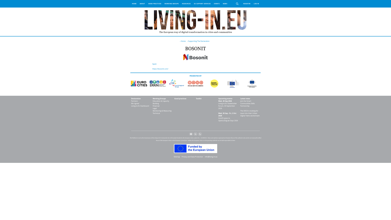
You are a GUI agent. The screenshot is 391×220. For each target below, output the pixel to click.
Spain (154, 64)
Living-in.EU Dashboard (140, 106)
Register (246, 4)
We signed (135, 103)
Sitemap (177, 157)
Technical (156, 113)
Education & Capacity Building (161, 102)
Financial (156, 106)
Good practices (154, 4)
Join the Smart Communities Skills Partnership (247, 103)
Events (217, 4)
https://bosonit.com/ (160, 69)
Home (134, 4)
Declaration (136, 98)
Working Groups (159, 98)
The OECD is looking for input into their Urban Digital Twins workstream (250, 113)
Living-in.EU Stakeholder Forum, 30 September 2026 (227, 105)
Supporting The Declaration (198, 41)
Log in (256, 4)
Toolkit (199, 98)
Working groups (172, 4)
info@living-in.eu (211, 157)
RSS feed (200, 134)
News (225, 4)
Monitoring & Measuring (162, 111)
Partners (134, 101)
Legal (155, 108)
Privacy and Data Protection (192, 157)
